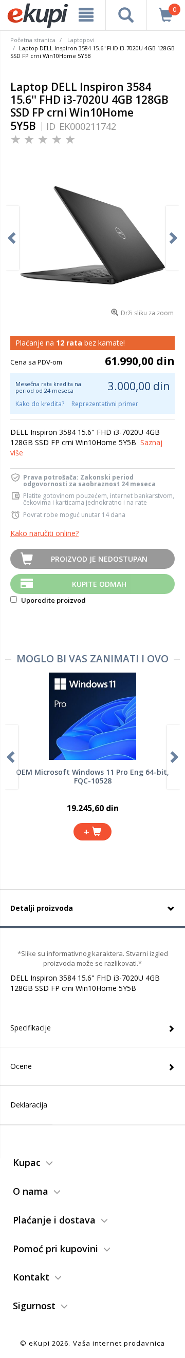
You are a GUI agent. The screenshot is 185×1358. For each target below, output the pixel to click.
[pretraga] (126, 15)
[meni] (86, 15)
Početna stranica (32, 40)
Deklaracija (28, 1105)
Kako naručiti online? (44, 533)
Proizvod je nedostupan (99, 559)
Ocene (21, 1066)
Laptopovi (81, 40)
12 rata (69, 343)
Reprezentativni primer (104, 403)
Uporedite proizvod (53, 600)
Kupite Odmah (99, 584)
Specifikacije (30, 1027)
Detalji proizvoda (41, 908)
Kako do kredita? (39, 403)
